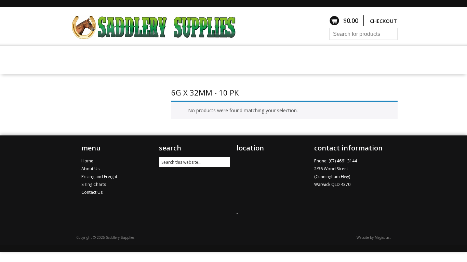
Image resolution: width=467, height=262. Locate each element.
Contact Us (312, 60)
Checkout (383, 20)
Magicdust (383, 237)
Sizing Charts (166, 60)
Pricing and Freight (223, 60)
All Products (118, 60)
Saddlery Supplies (163, 26)
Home (81, 60)
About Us (273, 60)
